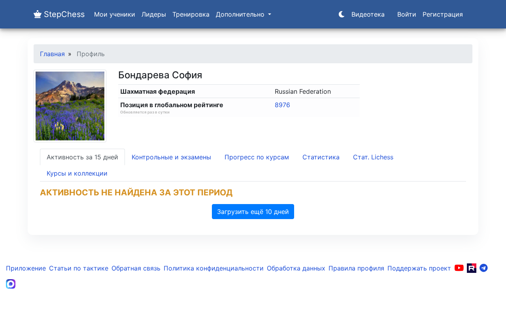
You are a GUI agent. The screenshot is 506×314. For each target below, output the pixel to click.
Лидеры (154, 14)
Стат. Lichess (373, 157)
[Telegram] (484, 268)
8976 (282, 105)
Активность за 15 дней (82, 157)
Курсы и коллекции (77, 173)
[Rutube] (471, 268)
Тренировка (191, 14)
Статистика (321, 157)
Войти (406, 14)
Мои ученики (114, 14)
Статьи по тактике (78, 268)
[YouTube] (459, 268)
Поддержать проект (419, 268)
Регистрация (443, 14)
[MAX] (10, 284)
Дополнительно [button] (241, 14)
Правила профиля (356, 268)
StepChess (63, 14)
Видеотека (368, 14)
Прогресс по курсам (257, 157)
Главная (52, 54)
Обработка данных (296, 268)
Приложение (26, 268)
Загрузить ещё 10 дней (253, 212)
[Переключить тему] (341, 14)
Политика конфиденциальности (214, 268)
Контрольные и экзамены (171, 157)
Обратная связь (135, 268)
